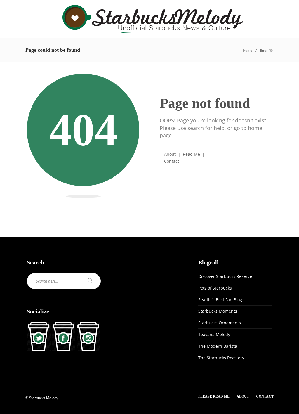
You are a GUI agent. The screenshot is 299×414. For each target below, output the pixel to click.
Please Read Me (214, 396)
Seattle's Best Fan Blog (220, 299)
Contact (171, 161)
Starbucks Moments (217, 311)
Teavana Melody (214, 334)
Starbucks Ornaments (219, 322)
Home (247, 50)
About (170, 154)
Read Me (191, 154)
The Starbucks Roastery (221, 358)
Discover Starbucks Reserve (225, 276)
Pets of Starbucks (215, 288)
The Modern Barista (217, 346)
